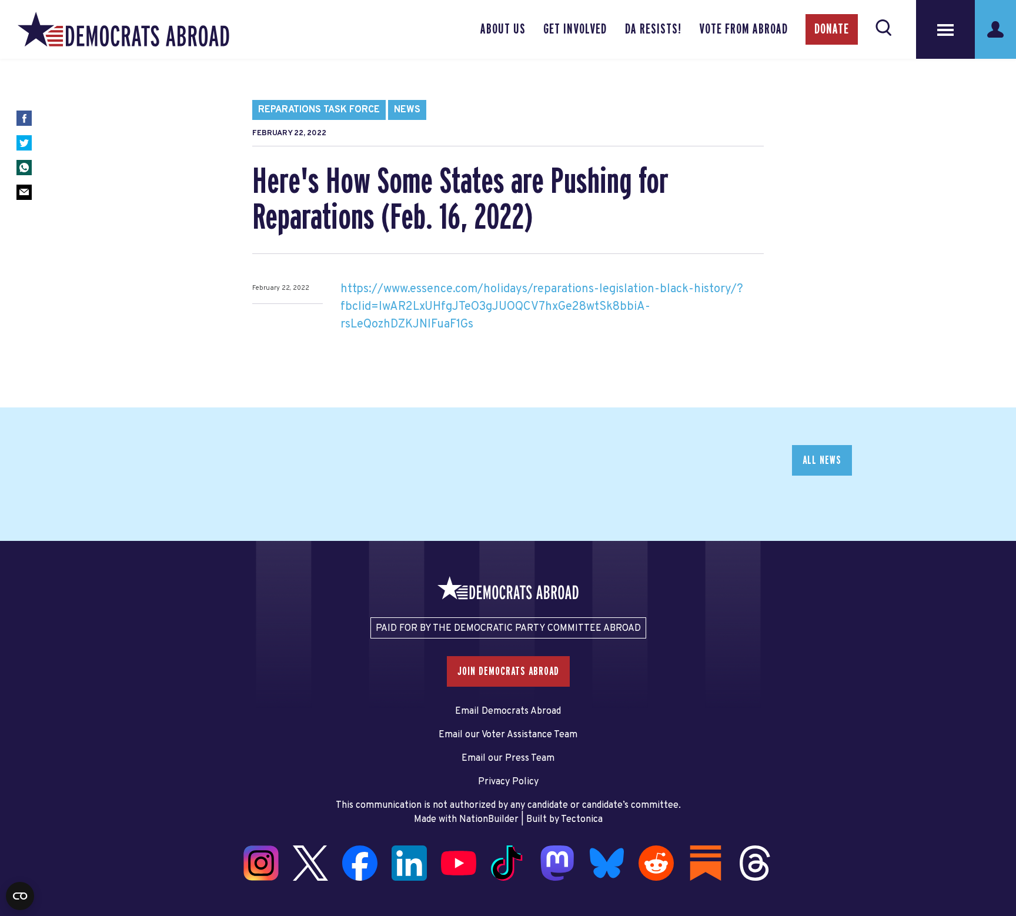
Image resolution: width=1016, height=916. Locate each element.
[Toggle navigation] (945, 29)
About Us (503, 29)
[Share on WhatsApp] (24, 167)
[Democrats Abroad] (123, 29)
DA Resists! (653, 29)
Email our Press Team (508, 758)
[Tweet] (24, 143)
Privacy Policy (508, 782)
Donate (831, 29)
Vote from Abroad (743, 29)
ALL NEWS (822, 460)
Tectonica (582, 819)
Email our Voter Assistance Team (508, 735)
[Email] (24, 192)
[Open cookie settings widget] (20, 896)
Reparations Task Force (319, 110)
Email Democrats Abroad (508, 711)
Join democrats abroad (508, 671)
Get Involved (575, 29)
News (407, 110)
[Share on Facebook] (24, 118)
